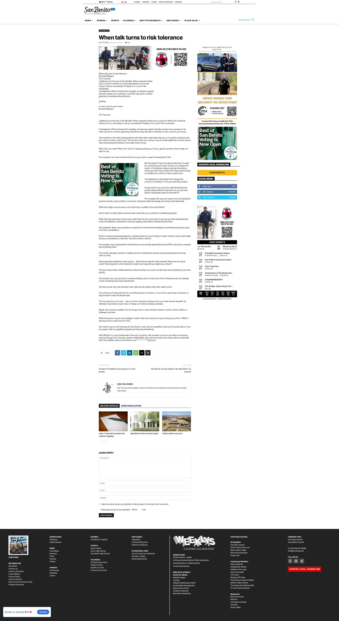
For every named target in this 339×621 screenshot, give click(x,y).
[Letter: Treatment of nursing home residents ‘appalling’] (113, 421)
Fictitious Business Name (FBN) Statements (191, 560)
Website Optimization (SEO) (184, 583)
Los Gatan (234, 575)
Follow (232, 192)
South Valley (235, 607)
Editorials (53, 573)
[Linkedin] (129, 352)
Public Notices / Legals (182, 557)
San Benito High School (100, 554)
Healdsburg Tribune (238, 567)
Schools (53, 559)
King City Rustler (237, 572)
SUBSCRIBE (13, 557)
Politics (52, 561)
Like (233, 186)
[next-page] (104, 441)
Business (53, 554)
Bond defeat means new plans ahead (144, 433)
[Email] (141, 352)
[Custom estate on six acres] (176, 421)
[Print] (148, 352)
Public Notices (55, 542)
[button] (247, 19)
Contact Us (13, 569)
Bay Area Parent (237, 597)
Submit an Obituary (140, 545)
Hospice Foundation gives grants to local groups (117, 370)
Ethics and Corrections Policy (20, 582)
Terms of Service (15, 579)
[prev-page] (100, 441)
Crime (52, 556)
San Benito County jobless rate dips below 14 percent (171, 370)
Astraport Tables (138, 556)
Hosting (176, 580)
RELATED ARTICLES (109, 406)
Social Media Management (184, 585)
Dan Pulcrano (104, 43)
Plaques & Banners (16, 585)
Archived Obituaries (140, 542)
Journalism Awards (296, 542)
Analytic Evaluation (181, 591)
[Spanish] (126, 2)
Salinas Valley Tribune (239, 583)
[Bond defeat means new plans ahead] (144, 421)
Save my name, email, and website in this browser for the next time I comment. (135, 504)
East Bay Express (237, 545)
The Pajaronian (236, 585)
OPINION (53, 568)
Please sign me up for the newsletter (115, 510)
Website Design (179, 577)
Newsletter (12, 566)
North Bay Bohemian (238, 553)
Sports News (96, 548)
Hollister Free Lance (238, 569)
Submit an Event (97, 568)
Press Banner (235, 580)
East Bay (234, 605)
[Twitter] (123, 352)
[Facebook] (235, 2)
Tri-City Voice (235, 588)
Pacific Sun (235, 555)
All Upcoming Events (99, 562)
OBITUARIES (137, 537)
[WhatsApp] (135, 352)
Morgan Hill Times (237, 577)
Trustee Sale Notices (181, 566)
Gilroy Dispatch (236, 564)
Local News (54, 551)
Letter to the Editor (16, 571)
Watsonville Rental (139, 559)
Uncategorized (104, 31)
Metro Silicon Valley (238, 550)
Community (54, 570)
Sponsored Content (181, 588)
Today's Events (97, 565)
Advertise (53, 539)
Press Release (14, 574)
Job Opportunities (295, 539)
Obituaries (136, 539)
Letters (52, 576)
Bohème (233, 599)
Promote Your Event (99, 570)
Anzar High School (98, 551)
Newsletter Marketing (182, 593)
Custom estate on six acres (172, 433)
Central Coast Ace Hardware (143, 554)
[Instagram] (238, 2)
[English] (122, 2)
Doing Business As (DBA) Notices (186, 563)
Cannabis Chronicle (238, 602)
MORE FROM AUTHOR (131, 406)
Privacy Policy (14, 577)
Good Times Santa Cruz (240, 547)
